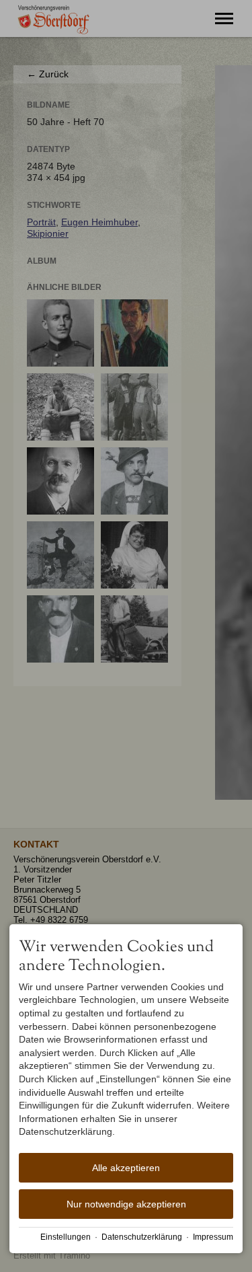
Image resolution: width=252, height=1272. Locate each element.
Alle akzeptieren (126, 1167)
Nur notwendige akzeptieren (126, 1204)
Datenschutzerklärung (141, 1237)
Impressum (213, 1237)
